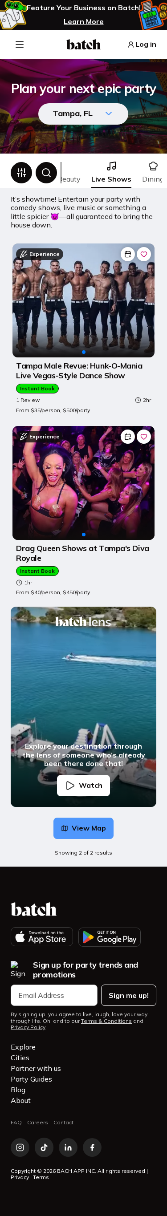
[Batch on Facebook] (92, 1147)
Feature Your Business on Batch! (84, 8)
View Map (89, 827)
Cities (20, 1057)
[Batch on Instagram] (20, 1147)
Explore (23, 1046)
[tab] (111, 172)
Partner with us (36, 1068)
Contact (63, 1122)
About (21, 1100)
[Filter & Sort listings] (21, 172)
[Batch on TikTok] (44, 1147)
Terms (41, 1177)
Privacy (20, 1177)
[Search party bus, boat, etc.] (46, 172)
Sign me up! (129, 995)
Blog (18, 1089)
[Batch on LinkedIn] (68, 1147)
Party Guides (31, 1078)
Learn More (84, 21)
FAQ (16, 1122)
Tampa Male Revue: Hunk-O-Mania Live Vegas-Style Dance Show (79, 370)
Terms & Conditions (106, 1021)
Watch (90, 785)
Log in (145, 44)
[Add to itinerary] (128, 254)
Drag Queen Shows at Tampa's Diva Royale (82, 553)
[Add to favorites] (144, 254)
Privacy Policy (28, 1027)
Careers (37, 1122)
